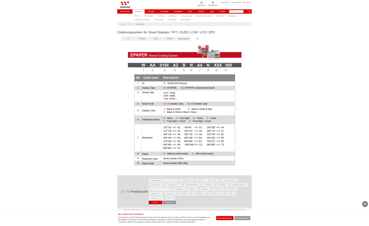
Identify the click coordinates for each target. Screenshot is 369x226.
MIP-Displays (220, 16)
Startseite (225, 2)
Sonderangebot (172, 19)
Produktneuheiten (159, 19)
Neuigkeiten (178, 11)
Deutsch (248, 2)
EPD (197, 38)
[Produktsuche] (213, 3)
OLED (156, 38)
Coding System (232, 16)
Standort (201, 11)
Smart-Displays (173, 16)
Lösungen (151, 11)
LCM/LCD (170, 38)
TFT (128, 38)
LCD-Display (160, 16)
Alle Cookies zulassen (224, 218)
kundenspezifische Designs (142, 19)
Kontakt (222, 11)
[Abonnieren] (201, 3)
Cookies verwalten (242, 218)
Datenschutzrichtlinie (187, 222)
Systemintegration (185, 19)
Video (190, 11)
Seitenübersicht (236, 2)
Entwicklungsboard (186, 16)
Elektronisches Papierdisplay (204, 16)
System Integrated (183, 38)
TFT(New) (142, 38)
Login (212, 11)
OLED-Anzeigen (148, 16)
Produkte (138, 11)
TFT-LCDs (137, 16)
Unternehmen (125, 11)
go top (365, 204)
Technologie (164, 11)
